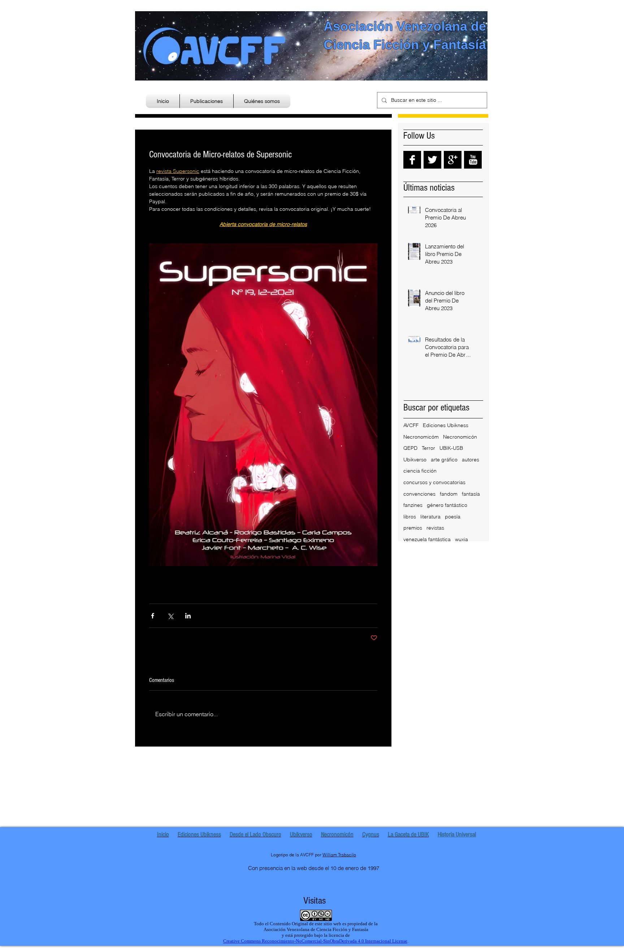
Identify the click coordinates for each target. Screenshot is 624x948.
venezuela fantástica (427, 539)
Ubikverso (414, 459)
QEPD (410, 448)
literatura (430, 516)
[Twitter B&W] (432, 160)
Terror (428, 448)
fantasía (471, 494)
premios (412, 528)
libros (409, 516)
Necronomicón (460, 437)
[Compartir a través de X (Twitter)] (170, 615)
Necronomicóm (421, 437)
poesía (452, 516)
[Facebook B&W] (412, 160)
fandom (449, 494)
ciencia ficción (420, 471)
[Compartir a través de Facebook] (152, 615)
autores (470, 459)
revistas (435, 528)
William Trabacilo (339, 854)
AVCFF (411, 425)
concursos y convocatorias (434, 482)
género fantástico (447, 505)
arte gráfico (444, 459)
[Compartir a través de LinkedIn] (188, 615)
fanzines (412, 505)
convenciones (419, 494)
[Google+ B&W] (453, 160)
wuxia (461, 539)
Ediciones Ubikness (445, 425)
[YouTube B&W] (473, 160)
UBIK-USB (451, 448)
